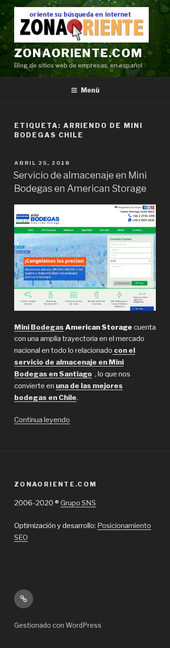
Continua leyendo (42, 420)
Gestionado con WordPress (58, 625)
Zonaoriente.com (78, 53)
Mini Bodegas (39, 327)
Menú (90, 90)
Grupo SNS (78, 503)
